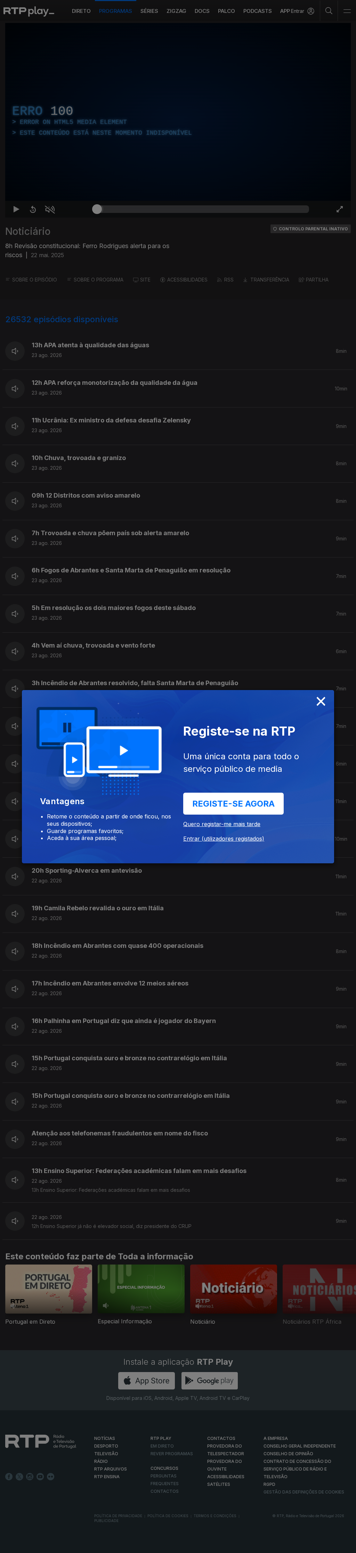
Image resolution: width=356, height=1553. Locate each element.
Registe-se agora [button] (233, 804)
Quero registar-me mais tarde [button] (221, 824)
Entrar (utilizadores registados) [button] (223, 838)
